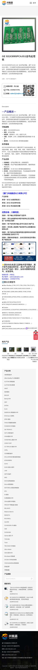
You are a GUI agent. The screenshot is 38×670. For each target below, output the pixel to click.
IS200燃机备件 (8, 453)
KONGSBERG (8, 460)
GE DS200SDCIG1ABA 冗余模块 (22, 355)
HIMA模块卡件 (8, 436)
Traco (6, 542)
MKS (5, 477)
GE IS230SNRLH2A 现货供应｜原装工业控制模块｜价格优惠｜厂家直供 (21, 624)
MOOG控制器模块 (9, 481)
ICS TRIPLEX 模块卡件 (10, 446)
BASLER (6, 395)
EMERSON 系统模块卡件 (11, 412)
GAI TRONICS (8, 429)
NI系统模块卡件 (8, 498)
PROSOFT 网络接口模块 (11, 505)
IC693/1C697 (8, 443)
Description (5, 106)
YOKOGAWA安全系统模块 (11, 563)
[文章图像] (6, 588)
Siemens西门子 (8, 536)
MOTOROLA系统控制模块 (11, 488)
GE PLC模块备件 (11, 79)
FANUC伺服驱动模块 (10, 423)
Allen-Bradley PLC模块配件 (12, 378)
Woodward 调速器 (9, 556)
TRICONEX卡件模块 (9, 546)
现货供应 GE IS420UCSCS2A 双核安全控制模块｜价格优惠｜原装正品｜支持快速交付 (21, 615)
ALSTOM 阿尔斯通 (9, 385)
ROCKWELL (7, 518)
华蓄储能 (6, 570)
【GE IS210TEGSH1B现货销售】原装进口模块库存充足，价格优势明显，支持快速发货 (21, 589)
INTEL (6, 450)
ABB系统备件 (8, 375)
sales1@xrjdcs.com (17, 93)
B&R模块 (6, 392)
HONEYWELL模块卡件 (10, 440)
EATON (6, 405)
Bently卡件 (7, 399)
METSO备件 (7, 474)
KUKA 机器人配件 (9, 467)
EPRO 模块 (7, 419)
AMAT (6, 388)
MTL (5, 491)
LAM (5, 470)
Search (32, 579)
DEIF (5, 402)
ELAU (5, 409)
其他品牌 (6, 566)
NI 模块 (6, 494)
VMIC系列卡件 (8, 553)
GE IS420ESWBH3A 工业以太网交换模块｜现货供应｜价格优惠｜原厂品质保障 (21, 606)
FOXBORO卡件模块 (9, 426)
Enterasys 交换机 (9, 416)
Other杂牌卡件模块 (9, 501)
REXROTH (7, 515)
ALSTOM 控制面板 (9, 381)
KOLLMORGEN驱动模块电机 (12, 457)
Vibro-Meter (7, 549)
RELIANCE (7, 508)
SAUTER (6, 522)
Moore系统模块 (8, 484)
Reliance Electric (9, 512)
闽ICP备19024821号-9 (21, 667)
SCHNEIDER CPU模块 (10, 525)
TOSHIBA (7, 539)
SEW (5, 529)
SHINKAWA (7, 532)
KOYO (6, 464)
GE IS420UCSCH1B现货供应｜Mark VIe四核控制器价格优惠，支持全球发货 (21, 598)
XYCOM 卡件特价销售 (10, 560)
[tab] (19, 106)
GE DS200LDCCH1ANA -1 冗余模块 (30, 355)
